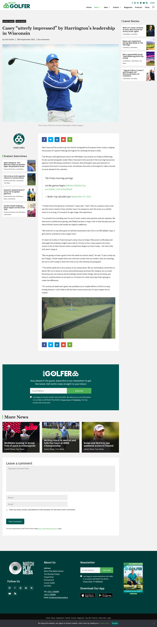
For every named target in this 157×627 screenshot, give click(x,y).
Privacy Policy (66, 400)
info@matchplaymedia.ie (58, 597)
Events (116, 7)
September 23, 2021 (81, 196)
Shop (147, 7)
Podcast (138, 7)
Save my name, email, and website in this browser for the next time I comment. (42, 509)
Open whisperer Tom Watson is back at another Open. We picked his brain (14, 165)
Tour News (21, 21)
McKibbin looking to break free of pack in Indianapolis (19, 444)
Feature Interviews (9, 169)
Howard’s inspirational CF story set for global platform (14, 192)
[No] (154, 623)
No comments (44, 39)
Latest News (8, 21)
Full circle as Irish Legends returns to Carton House (14, 177)
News (96, 7)
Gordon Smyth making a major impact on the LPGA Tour (14, 207)
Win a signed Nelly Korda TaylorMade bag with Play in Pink (133, 56)
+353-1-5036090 (53, 591)
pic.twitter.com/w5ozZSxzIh (58, 189)
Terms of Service (53, 528)
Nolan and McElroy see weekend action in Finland (98, 444)
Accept (115, 623)
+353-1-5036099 (50, 594)
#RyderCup (80, 185)
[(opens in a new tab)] (133, 578)
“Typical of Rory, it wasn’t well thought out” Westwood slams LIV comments (133, 73)
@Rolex (69, 185)
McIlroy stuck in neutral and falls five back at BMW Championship (60, 442)
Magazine (128, 7)
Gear (106, 7)
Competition (126, 61)
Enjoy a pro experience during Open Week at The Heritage (133, 43)
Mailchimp (77, 400)
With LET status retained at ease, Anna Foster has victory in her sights (133, 30)
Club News (126, 47)
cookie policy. (104, 623)
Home (89, 7)
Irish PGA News (20, 212)
